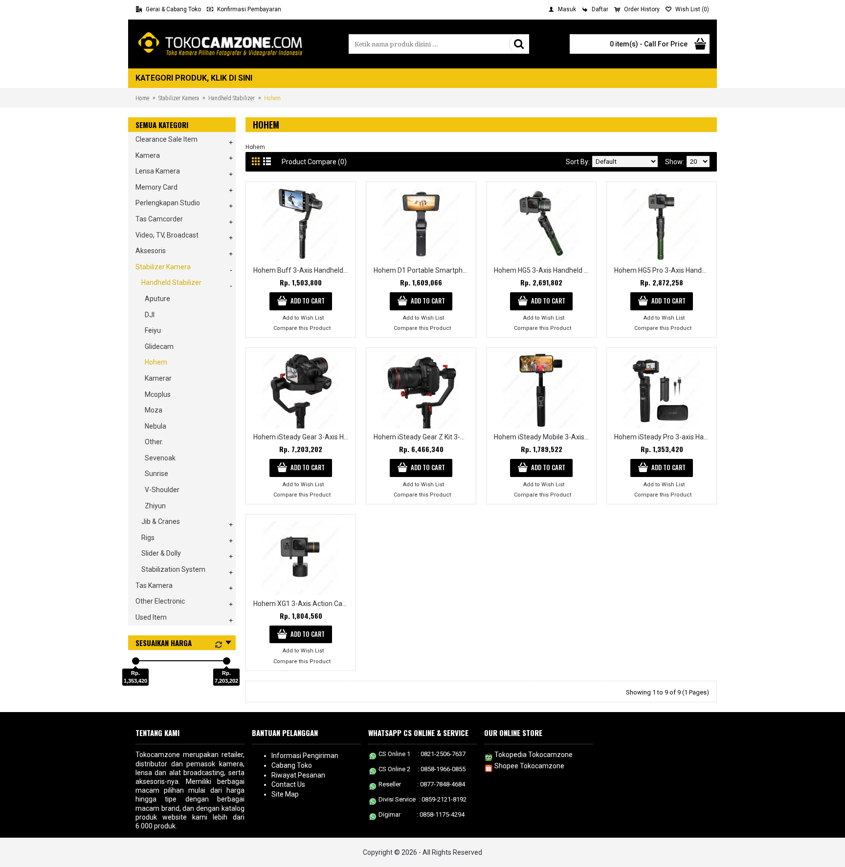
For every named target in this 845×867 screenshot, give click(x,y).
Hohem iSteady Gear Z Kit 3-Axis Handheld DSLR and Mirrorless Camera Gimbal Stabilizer (423, 437)
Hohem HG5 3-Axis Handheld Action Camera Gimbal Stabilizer (543, 270)
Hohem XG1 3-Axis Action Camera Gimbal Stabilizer (302, 603)
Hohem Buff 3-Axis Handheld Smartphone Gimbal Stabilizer (302, 270)
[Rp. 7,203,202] (226, 661)
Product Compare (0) (314, 162)
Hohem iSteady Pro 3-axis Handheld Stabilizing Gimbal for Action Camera (663, 437)
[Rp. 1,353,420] (135, 661)
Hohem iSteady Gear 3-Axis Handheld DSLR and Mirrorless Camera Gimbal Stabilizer (302, 437)
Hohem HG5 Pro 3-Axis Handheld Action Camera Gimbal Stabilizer (663, 270)
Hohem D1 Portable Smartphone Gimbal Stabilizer (423, 270)
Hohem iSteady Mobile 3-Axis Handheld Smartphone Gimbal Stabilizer (543, 437)
